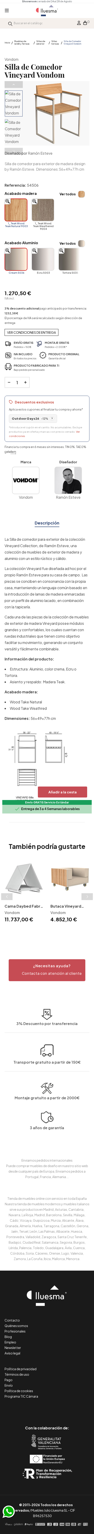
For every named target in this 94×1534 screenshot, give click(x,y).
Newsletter (13, 1348)
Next (14, 151)
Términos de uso (17, 1374)
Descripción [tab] (47, 522)
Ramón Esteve (40, 153)
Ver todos (68, 194)
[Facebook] (26, 1409)
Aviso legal (12, 1353)
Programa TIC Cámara (21, 1396)
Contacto (12, 1320)
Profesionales (15, 1331)
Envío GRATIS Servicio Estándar (47, 802)
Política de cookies (19, 1391)
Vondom (11, 59)
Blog (8, 1337)
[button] (47, 970)
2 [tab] (44, 931)
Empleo (10, 1342)
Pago (9, 1380)
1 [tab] (40, 931)
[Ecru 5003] (42, 259)
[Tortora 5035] (69, 259)
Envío (9, 1385)
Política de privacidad (21, 1369)
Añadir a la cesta (62, 792)
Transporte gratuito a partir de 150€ (47, 1062)
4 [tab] (54, 931)
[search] (10, 23)
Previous (14, 84)
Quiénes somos (16, 1326)
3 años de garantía (47, 1127)
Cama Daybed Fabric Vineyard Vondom (24, 906)
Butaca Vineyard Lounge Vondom (65, 906)
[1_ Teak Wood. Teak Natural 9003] (16, 210)
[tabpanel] (24, 891)
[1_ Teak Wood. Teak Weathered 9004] (42, 210)
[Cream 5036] (16, 259)
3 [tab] (49, 931)
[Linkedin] (47, 1409)
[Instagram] (57, 1409)
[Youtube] (67, 1409)
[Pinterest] (37, 1409)
